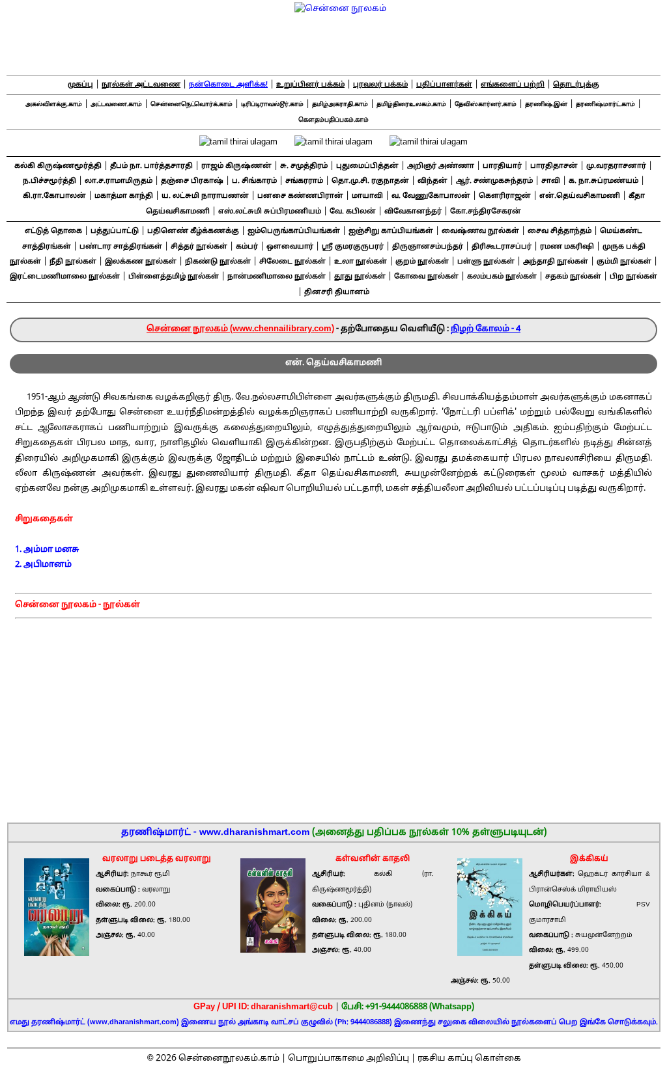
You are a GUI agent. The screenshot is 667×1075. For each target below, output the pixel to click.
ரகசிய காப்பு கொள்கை (469, 1059)
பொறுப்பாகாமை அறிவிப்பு (348, 1059)
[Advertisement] (333, 716)
